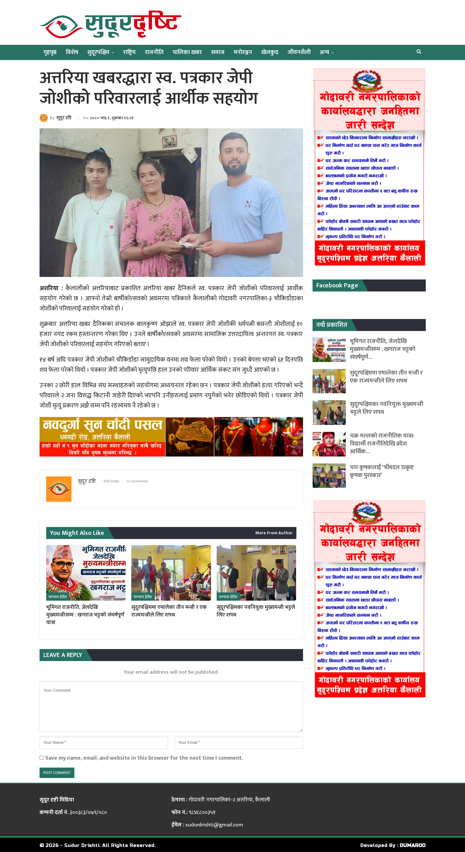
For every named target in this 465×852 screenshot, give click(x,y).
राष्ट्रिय (129, 52)
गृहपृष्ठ (50, 52)
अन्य (324, 52)
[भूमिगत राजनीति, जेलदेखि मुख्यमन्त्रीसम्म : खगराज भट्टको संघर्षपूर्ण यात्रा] (86, 573)
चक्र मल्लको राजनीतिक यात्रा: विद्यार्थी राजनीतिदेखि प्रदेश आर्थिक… (382, 444)
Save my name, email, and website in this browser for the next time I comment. (144, 758)
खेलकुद (269, 52)
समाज (218, 52)
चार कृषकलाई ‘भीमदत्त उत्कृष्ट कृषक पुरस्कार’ (381, 471)
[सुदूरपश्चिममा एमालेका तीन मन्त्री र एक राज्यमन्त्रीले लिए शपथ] (171, 573)
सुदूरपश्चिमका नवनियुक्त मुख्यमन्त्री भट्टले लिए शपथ (386, 408)
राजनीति (154, 52)
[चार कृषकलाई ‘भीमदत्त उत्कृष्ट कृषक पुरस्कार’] (329, 475)
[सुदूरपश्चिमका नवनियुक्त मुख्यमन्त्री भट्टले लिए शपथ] (256, 573)
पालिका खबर (187, 52)
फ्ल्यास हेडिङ (57, 596)
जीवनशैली (299, 52)
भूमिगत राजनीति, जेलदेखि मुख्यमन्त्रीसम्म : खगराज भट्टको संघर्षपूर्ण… (382, 349)
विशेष (72, 52)
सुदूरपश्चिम (98, 52)
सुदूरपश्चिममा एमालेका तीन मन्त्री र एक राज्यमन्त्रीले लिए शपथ (386, 377)
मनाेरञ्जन (243, 52)
